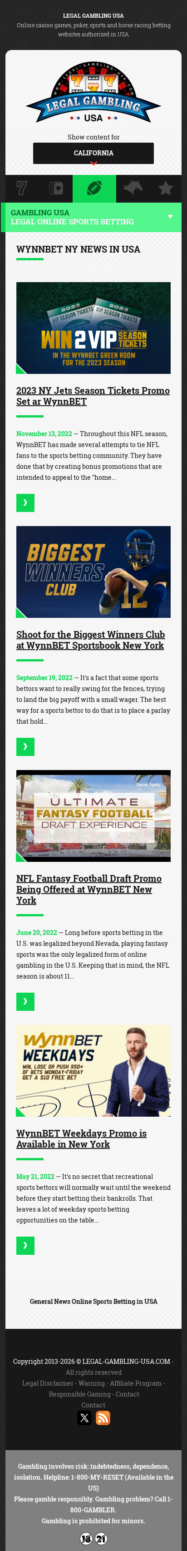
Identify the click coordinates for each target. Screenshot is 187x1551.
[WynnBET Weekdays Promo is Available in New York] (93, 1071)
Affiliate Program (136, 1383)
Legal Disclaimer (48, 1383)
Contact (127, 1394)
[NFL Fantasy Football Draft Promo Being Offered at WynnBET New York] (93, 816)
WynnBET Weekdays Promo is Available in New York (81, 1138)
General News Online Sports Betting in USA (93, 1301)
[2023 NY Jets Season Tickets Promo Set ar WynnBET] (93, 328)
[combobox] (93, 153)
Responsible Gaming (80, 1394)
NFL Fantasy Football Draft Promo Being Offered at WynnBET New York (89, 889)
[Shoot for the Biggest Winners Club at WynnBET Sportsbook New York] (93, 572)
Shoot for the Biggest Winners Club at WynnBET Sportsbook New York (90, 639)
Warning (92, 1383)
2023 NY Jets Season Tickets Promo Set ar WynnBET (93, 395)
